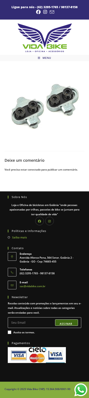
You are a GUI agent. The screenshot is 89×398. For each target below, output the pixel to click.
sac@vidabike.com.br (32, 286)
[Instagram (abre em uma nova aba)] (45, 12)
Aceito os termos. (24, 332)
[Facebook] (39, 221)
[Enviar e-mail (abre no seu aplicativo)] (51, 12)
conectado (34, 169)
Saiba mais (19, 237)
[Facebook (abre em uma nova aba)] (38, 12)
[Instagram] (49, 221)
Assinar (66, 324)
